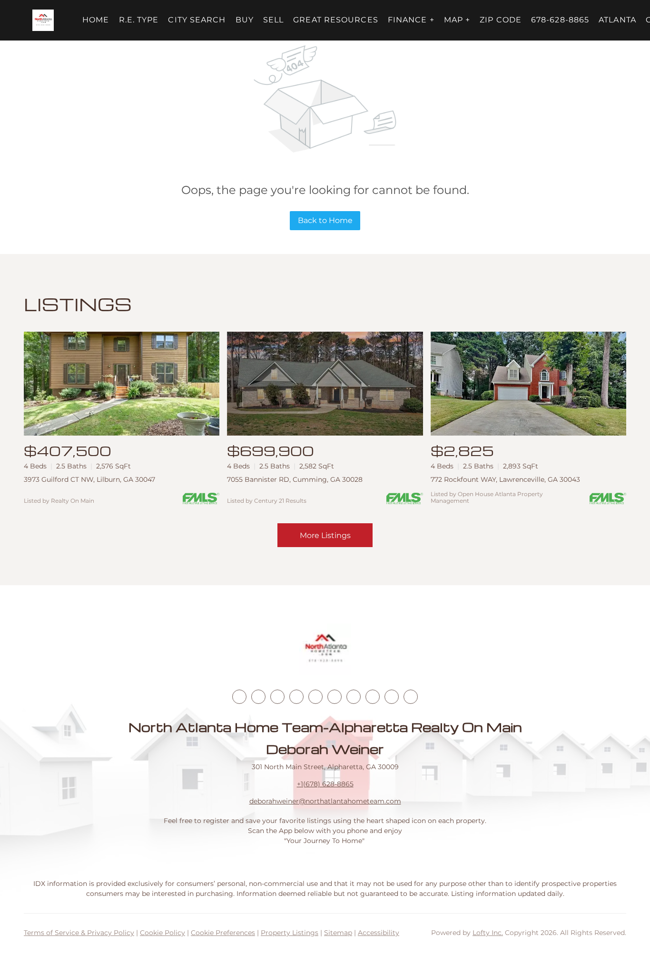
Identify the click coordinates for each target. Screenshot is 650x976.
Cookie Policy (162, 932)
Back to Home (325, 220)
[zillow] (296, 697)
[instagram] (315, 697)
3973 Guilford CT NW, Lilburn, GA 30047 (89, 479)
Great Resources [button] (335, 19)
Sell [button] (273, 19)
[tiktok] (353, 697)
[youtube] (334, 697)
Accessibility (378, 932)
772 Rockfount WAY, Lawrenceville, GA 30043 (505, 479)
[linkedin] (258, 697)
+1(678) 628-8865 (325, 784)
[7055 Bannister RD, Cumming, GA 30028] (325, 384)
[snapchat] (372, 697)
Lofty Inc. (488, 932)
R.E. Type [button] (139, 19)
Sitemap (338, 932)
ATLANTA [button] (617, 19)
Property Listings (289, 932)
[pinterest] (391, 697)
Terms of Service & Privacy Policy (79, 932)
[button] (43, 20)
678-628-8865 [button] (560, 19)
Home (95, 19)
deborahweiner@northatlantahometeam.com (325, 801)
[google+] (411, 697)
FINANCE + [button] (411, 19)
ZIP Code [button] (501, 19)
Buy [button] (245, 19)
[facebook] (239, 697)
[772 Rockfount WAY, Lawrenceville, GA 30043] (528, 384)
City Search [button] (197, 19)
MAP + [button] (457, 19)
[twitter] (277, 697)
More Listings (325, 535)
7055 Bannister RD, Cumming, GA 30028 (295, 479)
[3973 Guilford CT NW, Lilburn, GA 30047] (121, 384)
